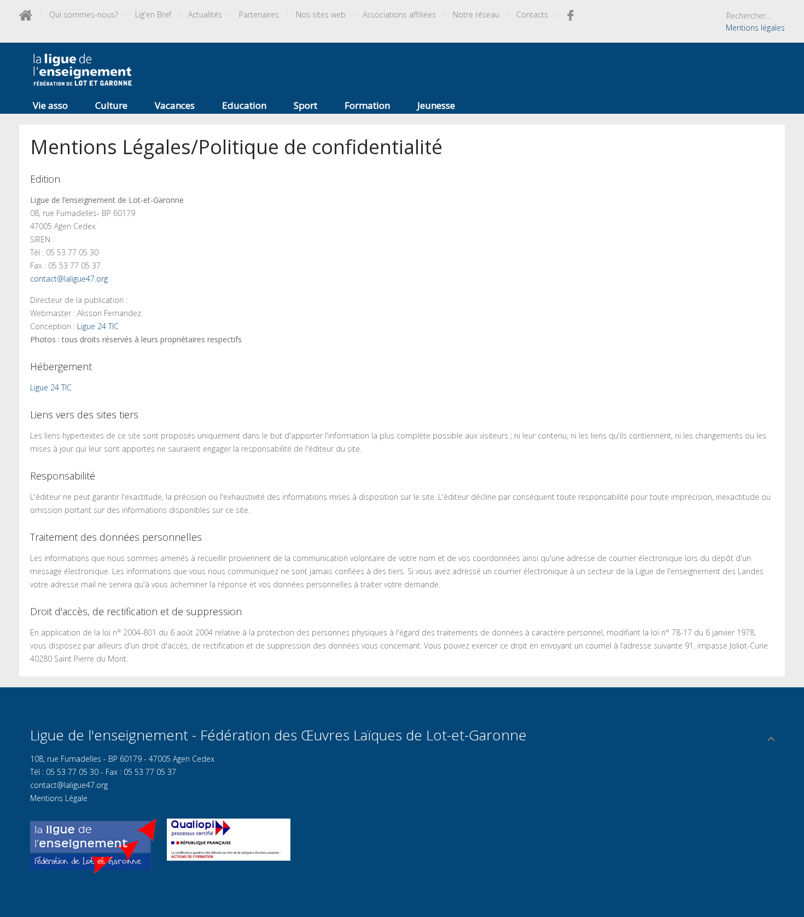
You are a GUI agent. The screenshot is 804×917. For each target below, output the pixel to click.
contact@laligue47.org (69, 278)
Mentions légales (755, 27)
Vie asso (50, 105)
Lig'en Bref (153, 14)
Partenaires (259, 14)
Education (244, 105)
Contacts (532, 14)
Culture (111, 105)
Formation (367, 105)
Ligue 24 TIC (98, 326)
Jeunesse (436, 105)
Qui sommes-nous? (83, 14)
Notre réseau (476, 14)
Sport (305, 105)
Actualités (205, 14)
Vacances (175, 105)
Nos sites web (321, 14)
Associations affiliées (399, 14)
